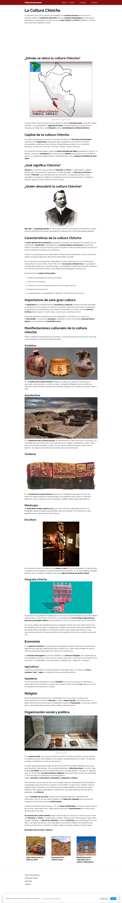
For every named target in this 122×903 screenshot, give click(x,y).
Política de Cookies (31, 878)
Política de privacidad (32, 875)
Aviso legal (28, 881)
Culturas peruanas (33, 2)
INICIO (64, 2)
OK (113, 898)
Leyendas (82, 2)
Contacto (94, 2)
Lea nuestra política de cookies (51, 898)
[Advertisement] (61, 40)
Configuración (104, 898)
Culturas (71, 2)
